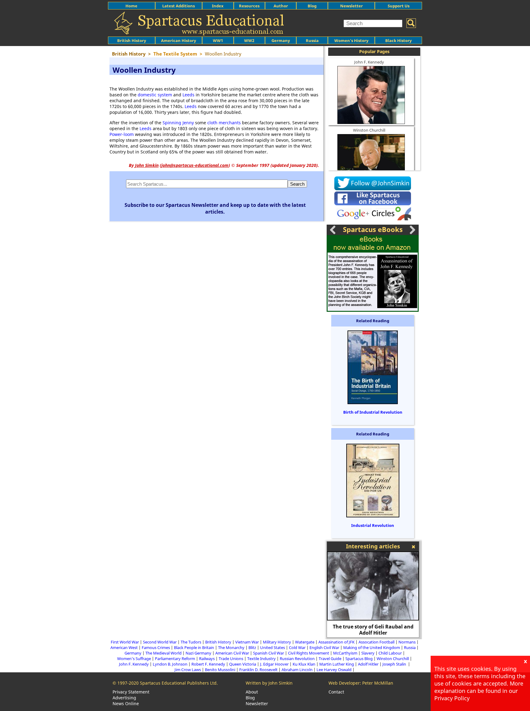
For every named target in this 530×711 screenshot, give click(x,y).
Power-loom (121, 134)
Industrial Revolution (372, 525)
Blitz (252, 647)
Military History (277, 642)
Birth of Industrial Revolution (372, 412)
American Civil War (232, 653)
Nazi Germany (198, 653)
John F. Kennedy (369, 62)
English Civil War (324, 647)
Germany (280, 40)
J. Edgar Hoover (274, 664)
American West (124, 647)
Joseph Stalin (394, 664)
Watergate (304, 642)
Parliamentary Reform (175, 658)
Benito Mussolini (220, 669)
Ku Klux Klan (304, 664)
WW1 (218, 40)
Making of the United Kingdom (371, 647)
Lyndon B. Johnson (170, 664)
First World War (125, 642)
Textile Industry (261, 658)
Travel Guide (330, 658)
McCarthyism (345, 653)
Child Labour (390, 653)
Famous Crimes (156, 647)
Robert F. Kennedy (208, 664)
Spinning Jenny (178, 123)
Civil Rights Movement (308, 653)
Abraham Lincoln (297, 669)
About (252, 692)
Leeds (188, 95)
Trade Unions (231, 658)
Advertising (124, 698)
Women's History (351, 40)
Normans (407, 642)
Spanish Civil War (268, 653)
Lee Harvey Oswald (334, 669)
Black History (398, 40)
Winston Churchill (369, 130)
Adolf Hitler (368, 664)
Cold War (297, 647)
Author (281, 6)
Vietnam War (247, 642)
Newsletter (351, 6)
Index (218, 6)
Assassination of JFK (336, 642)
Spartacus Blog (359, 658)
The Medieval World (163, 653)
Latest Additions (178, 6)
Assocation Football (376, 642)
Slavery (367, 653)
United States (272, 647)
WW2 (249, 40)
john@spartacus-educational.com (195, 165)
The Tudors (191, 642)
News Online (126, 703)
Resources (249, 6)
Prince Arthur (380, 632)
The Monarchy (231, 647)
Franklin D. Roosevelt (258, 669)
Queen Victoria (242, 664)
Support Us (398, 6)
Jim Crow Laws (188, 669)
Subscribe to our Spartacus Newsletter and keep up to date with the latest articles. (215, 208)
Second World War (160, 642)
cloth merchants (224, 123)
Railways (207, 658)
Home (131, 6)
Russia (312, 40)
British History (218, 642)
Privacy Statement (131, 692)
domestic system (155, 95)
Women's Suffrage (134, 658)
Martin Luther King (336, 664)
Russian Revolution (297, 658)
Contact (336, 692)
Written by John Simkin (269, 683)
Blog (312, 6)
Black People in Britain (194, 647)
